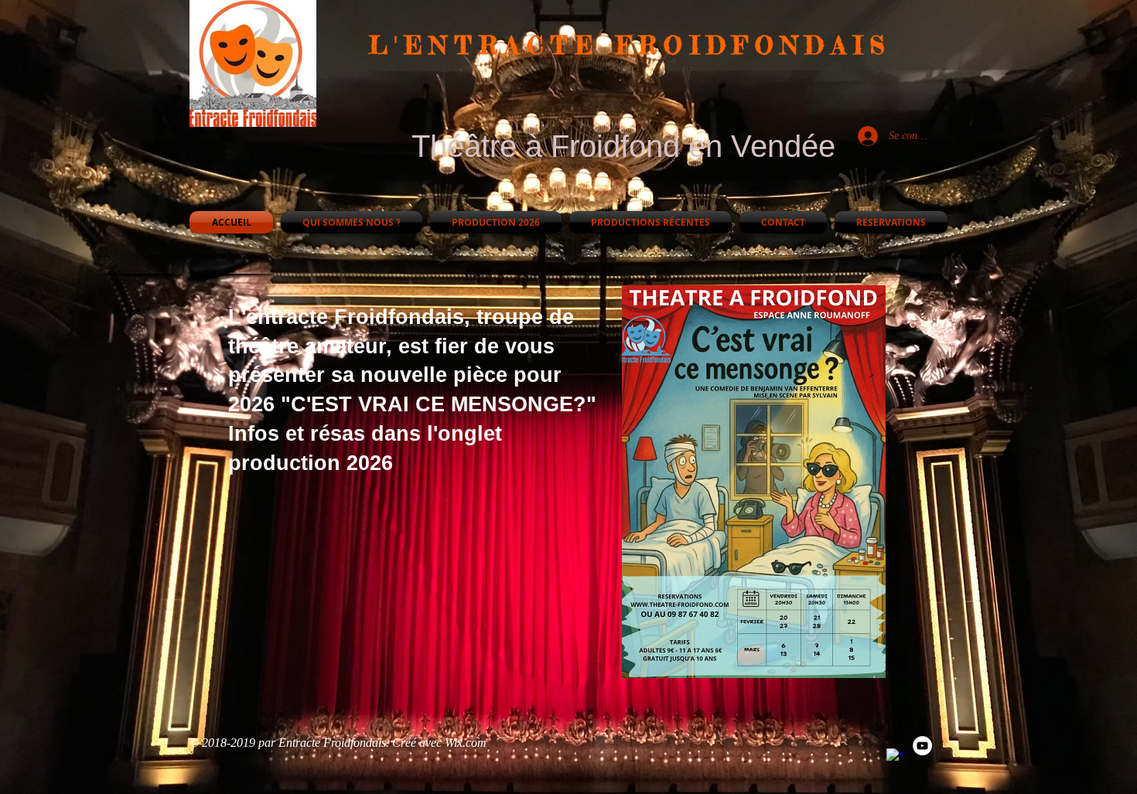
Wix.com (466, 742)
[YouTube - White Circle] (922, 745)
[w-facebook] (896, 758)
